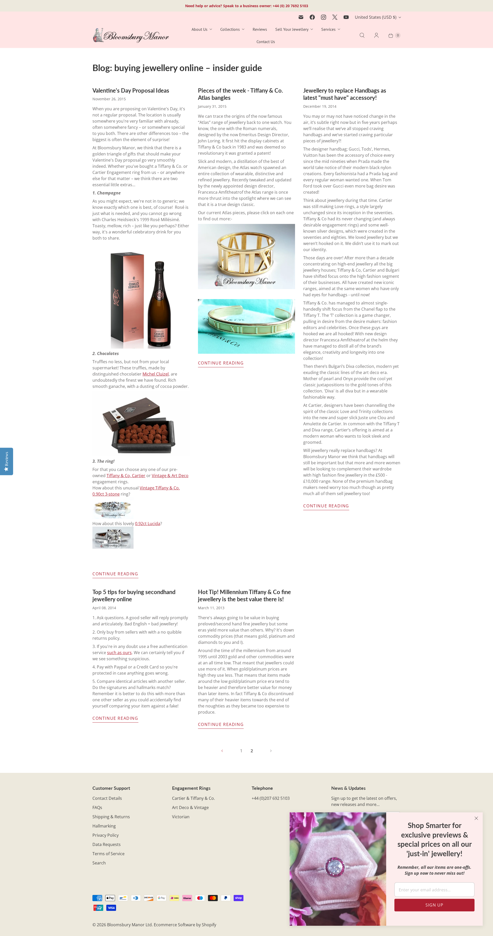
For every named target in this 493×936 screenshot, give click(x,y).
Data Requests (106, 844)
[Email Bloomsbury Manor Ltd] (301, 17)
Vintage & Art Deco (170, 475)
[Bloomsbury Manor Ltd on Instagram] (323, 17)
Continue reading (115, 574)
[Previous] (222, 750)
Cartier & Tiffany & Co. (193, 798)
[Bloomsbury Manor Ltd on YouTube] (346, 17)
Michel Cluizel (156, 374)
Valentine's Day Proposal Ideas (130, 90)
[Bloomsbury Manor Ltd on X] (334, 17)
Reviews (260, 29)
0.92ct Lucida (147, 523)
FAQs (97, 807)
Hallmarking (104, 826)
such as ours (119, 652)
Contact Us (266, 41)
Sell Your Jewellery (291, 29)
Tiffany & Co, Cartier (126, 475)
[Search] (362, 35)
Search (99, 863)
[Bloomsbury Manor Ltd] (130, 35)
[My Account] (376, 35)
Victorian (180, 817)
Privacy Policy (105, 835)
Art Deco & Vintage (190, 807)
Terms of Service (108, 853)
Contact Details (107, 798)
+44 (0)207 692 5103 (271, 798)
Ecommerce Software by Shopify (185, 925)
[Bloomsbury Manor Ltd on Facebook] (312, 17)
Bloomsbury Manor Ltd (129, 925)
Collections (230, 29)
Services (328, 29)
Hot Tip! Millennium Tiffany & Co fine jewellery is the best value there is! (244, 595)
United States (375, 17)
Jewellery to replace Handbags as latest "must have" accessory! (344, 94)
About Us (199, 29)
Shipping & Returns (111, 817)
